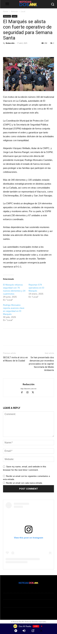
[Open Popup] (33, 630)
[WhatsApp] (34, 50)
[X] (13, 50)
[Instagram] (28, 393)
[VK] (27, 50)
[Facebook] (6, 50)
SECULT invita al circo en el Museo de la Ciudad (15, 359)
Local (23, 11)
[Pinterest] (20, 50)
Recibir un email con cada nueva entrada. (24, 483)
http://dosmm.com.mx (28, 389)
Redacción (10, 43)
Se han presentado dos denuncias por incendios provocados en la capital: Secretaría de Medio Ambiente (41, 364)
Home (5, 11)
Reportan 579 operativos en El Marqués (36, 287)
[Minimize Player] (41, 630)
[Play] (16, 630)
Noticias (14, 11)
